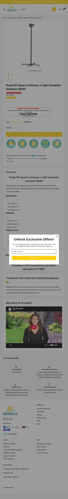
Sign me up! (34, 258)
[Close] (57, 237)
